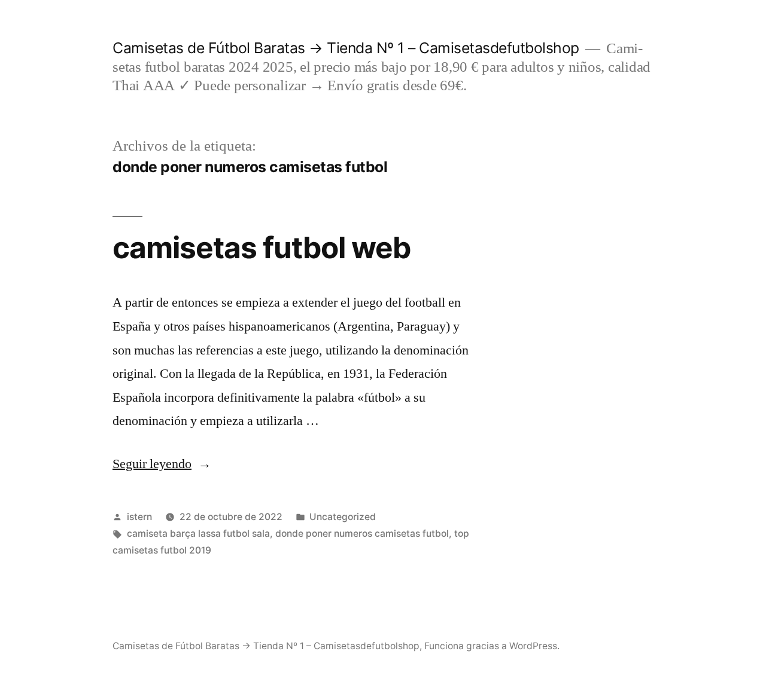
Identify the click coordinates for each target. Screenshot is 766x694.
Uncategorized (342, 516)
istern (139, 516)
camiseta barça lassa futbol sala (198, 533)
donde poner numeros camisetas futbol (362, 533)
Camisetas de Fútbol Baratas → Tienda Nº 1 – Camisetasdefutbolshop (346, 48)
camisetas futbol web (262, 247)
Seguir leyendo (162, 463)
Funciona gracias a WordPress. (492, 646)
